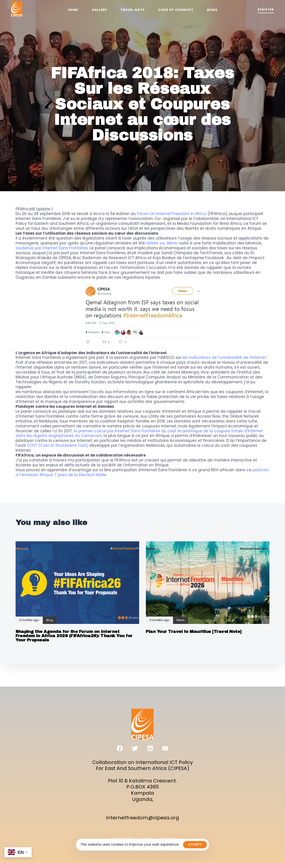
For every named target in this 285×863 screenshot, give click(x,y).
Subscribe (166, 838)
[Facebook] (120, 748)
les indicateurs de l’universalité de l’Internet (224, 357)
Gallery (99, 10)
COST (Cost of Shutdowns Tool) (57, 445)
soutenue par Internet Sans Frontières (52, 248)
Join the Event (122, 838)
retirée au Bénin (161, 243)
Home (73, 10)
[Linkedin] (150, 748)
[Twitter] (135, 748)
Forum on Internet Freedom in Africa (171, 213)
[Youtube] (165, 748)
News (212, 10)
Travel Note (132, 10)
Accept (195, 844)
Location (146, 838)
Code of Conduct (175, 10)
